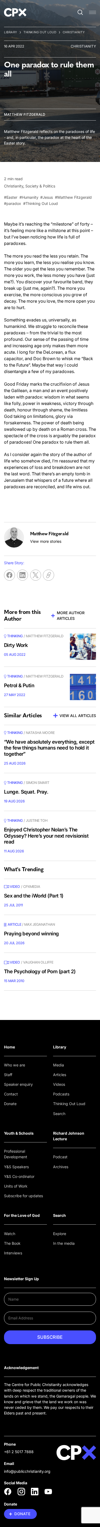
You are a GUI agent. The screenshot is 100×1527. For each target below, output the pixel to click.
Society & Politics (40, 186)
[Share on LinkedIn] (22, 575)
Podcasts (61, 1094)
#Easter (10, 197)
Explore (59, 1233)
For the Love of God (22, 1215)
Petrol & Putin (19, 685)
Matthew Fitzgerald (24, 114)
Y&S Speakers (16, 1166)
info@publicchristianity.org (27, 1471)
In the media (64, 1243)
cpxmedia (31, 886)
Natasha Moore (40, 732)
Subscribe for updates (23, 1195)
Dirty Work (16, 645)
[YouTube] (48, 1491)
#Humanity (28, 197)
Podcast (60, 1157)
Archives (60, 1166)
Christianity (74, 32)
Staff (8, 1074)
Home (9, 1047)
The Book (12, 1243)
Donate (10, 1103)
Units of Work (15, 1186)
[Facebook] (7, 1491)
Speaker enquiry (18, 1084)
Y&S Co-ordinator (19, 1176)
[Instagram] (21, 1491)
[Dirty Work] (83, 647)
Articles (59, 1074)
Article (14, 924)
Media (58, 1065)
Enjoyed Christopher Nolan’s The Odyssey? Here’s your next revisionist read (46, 836)
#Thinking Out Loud (40, 203)
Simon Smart (37, 782)
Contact (11, 1094)
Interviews (13, 1253)
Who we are (14, 1065)
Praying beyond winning (31, 934)
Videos (59, 1084)
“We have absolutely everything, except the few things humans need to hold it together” (49, 748)
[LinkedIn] (34, 1491)
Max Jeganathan (39, 924)
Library (10, 32)
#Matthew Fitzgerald (73, 197)
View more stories (45, 541)
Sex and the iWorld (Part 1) (33, 896)
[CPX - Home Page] (15, 12)
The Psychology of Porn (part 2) (40, 971)
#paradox (12, 203)
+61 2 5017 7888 (19, 1451)
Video (15, 886)
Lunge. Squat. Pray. (26, 792)
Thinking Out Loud (40, 32)
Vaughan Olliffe (38, 962)
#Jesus (46, 197)
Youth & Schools (19, 1133)
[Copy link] (48, 575)
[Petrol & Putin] (83, 687)
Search (59, 1113)
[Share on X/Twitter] (35, 575)
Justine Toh (36, 820)
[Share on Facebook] (9, 575)
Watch (9, 1233)
